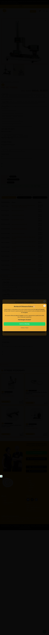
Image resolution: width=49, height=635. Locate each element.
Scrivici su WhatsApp (24, 323)
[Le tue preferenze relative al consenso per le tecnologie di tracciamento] (1, 476)
